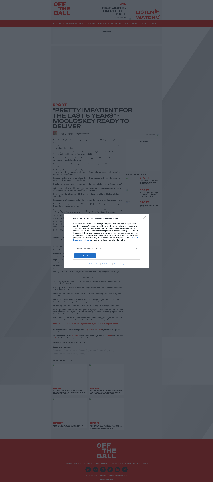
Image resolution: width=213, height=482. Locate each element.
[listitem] (106, 249)
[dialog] (106, 241)
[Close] (145, 218)
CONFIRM (85, 255)
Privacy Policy (119, 264)
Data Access (106, 264)
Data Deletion (94, 264)
